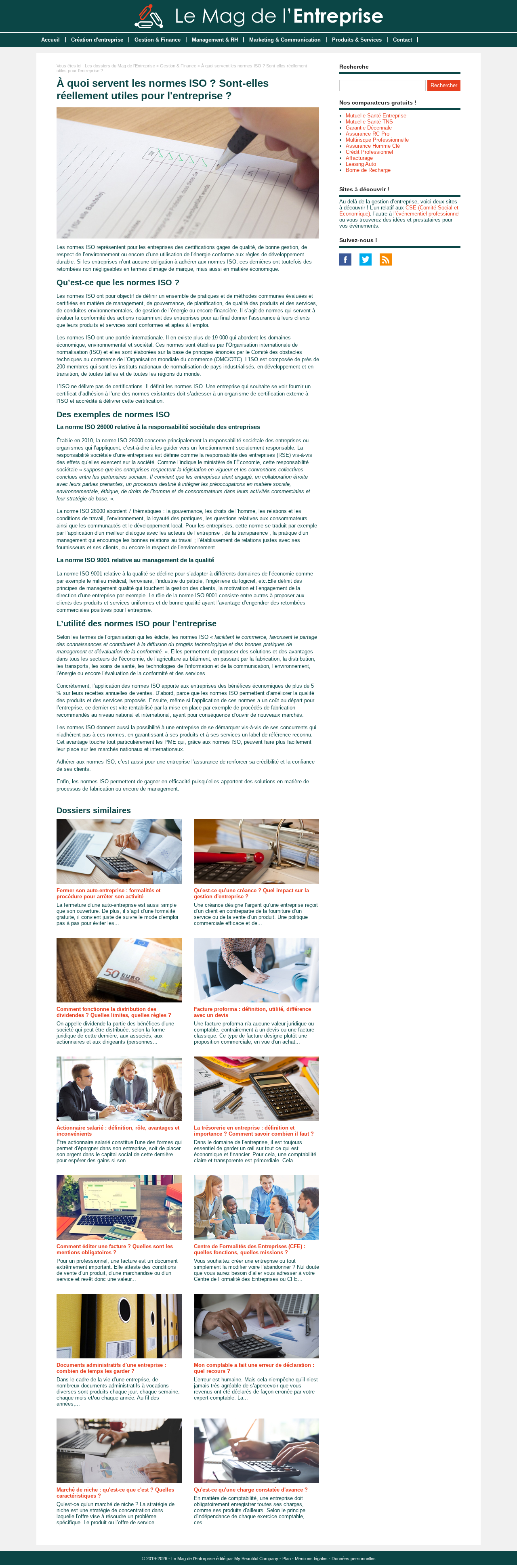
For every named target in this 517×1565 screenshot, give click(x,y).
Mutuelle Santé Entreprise (376, 116)
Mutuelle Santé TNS (369, 122)
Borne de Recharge (368, 170)
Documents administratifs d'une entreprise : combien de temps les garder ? (111, 1368)
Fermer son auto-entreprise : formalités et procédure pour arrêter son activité (108, 893)
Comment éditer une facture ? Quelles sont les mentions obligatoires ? (115, 1249)
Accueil (50, 40)
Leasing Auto (361, 164)
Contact (402, 40)
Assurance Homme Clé (373, 146)
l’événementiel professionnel (426, 214)
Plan (286, 1558)
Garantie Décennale (369, 128)
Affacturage (359, 158)
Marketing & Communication (285, 40)
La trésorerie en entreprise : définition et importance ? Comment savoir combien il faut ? (254, 1131)
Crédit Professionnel (369, 152)
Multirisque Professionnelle (377, 140)
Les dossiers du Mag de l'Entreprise (120, 65)
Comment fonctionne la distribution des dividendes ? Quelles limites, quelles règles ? (114, 1012)
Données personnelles (354, 1558)
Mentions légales (311, 1558)
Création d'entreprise (97, 40)
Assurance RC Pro (367, 134)
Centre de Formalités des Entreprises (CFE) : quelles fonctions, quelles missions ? (249, 1249)
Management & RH (215, 40)
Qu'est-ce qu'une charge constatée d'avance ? (251, 1490)
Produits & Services (357, 40)
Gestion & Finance (158, 40)
